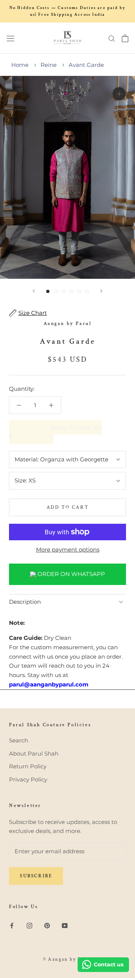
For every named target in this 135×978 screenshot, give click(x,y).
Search (18, 740)
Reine (48, 64)
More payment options (67, 549)
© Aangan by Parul (67, 959)
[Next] (101, 291)
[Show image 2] (55, 291)
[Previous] (34, 291)
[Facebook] (12, 925)
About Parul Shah (33, 753)
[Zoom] (119, 93)
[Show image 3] (63, 291)
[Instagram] (29, 925)
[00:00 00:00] (67, 177)
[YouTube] (65, 925)
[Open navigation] (10, 38)
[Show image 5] (79, 291)
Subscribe (36, 876)
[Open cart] (125, 38)
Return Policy (27, 766)
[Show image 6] (87, 291)
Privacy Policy (28, 779)
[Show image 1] (48, 291)
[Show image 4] (71, 291)
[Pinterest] (47, 925)
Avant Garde (86, 64)
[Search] (111, 38)
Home (19, 64)
